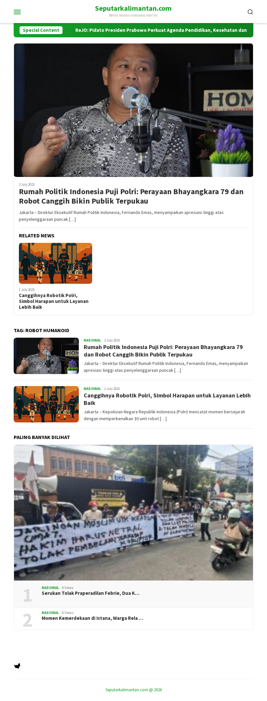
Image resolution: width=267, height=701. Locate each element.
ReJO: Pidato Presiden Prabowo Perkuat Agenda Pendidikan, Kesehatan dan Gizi (139, 30)
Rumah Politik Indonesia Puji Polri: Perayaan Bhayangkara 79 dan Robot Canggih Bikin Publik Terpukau (131, 196)
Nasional (92, 340)
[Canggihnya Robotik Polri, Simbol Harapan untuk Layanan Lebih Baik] (55, 263)
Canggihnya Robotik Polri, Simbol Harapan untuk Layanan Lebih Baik (54, 301)
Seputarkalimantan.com (133, 8)
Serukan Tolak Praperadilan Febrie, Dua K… (90, 593)
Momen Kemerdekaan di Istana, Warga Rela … (92, 618)
